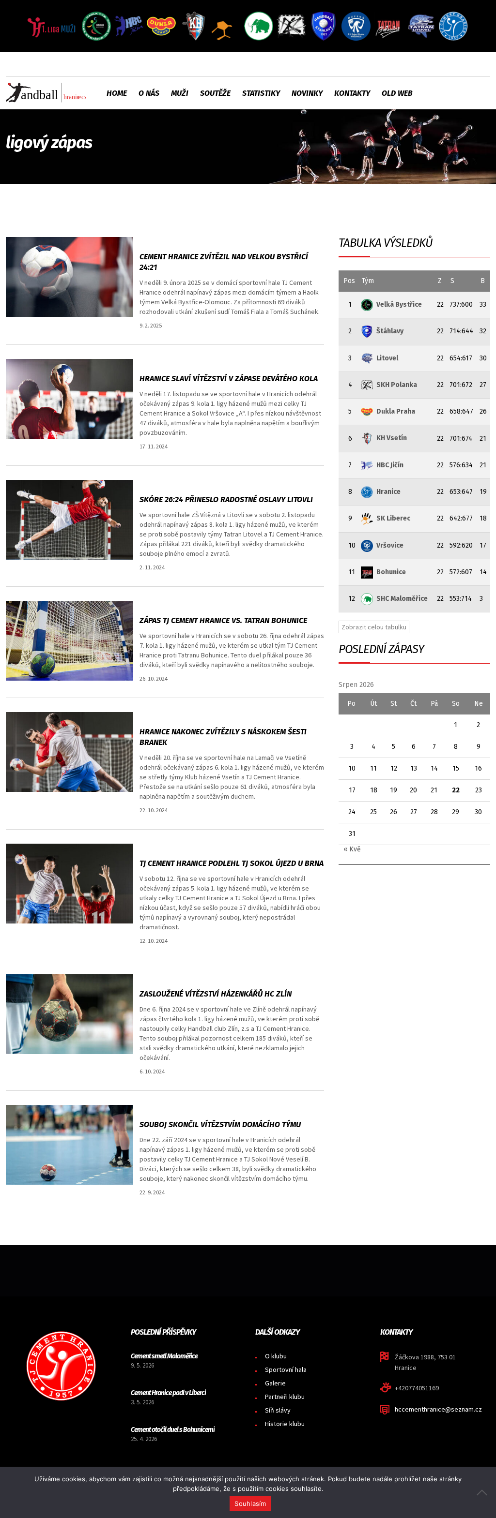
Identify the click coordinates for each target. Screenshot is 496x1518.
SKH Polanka (396, 385)
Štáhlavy (389, 331)
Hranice (388, 492)
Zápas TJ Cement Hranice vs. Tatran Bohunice (223, 620)
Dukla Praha (395, 411)
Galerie (275, 1383)
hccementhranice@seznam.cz (438, 1409)
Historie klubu (285, 1423)
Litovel (387, 358)
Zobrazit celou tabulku (373, 627)
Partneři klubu (285, 1396)
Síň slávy (278, 1410)
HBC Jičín (389, 465)
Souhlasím (250, 1503)
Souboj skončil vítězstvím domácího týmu (220, 1124)
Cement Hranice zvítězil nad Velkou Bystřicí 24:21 (224, 262)
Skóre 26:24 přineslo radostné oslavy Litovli (226, 499)
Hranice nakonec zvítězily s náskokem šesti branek (223, 737)
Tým (368, 281)
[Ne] (484, 1492)
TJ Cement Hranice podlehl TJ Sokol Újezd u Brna (232, 863)
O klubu (276, 1356)
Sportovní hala (286, 1369)
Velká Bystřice (399, 304)
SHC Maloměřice (402, 599)
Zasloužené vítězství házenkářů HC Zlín (216, 993)
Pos (349, 281)
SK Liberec (393, 518)
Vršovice (389, 545)
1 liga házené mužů (169, 242)
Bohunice (391, 572)
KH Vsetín (391, 438)
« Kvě (352, 849)
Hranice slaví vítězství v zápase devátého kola (229, 378)
